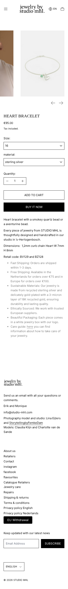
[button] (43, 63)
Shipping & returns (16, 497)
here (30, 326)
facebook (10, 472)
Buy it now (34, 207)
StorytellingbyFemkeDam (26, 423)
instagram (10, 466)
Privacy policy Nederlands (21, 513)
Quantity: (9, 173)
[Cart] (62, 9)
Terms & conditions (16, 503)
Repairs (9, 492)
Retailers (9, 456)
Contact (9, 461)
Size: (7, 138)
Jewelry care (12, 487)
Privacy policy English (18, 508)
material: (9, 154)
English (11, 566)
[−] (7, 181)
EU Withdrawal (18, 520)
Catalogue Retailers (17, 482)
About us (9, 451)
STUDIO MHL (20, 580)
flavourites (11, 477)
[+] (22, 181)
